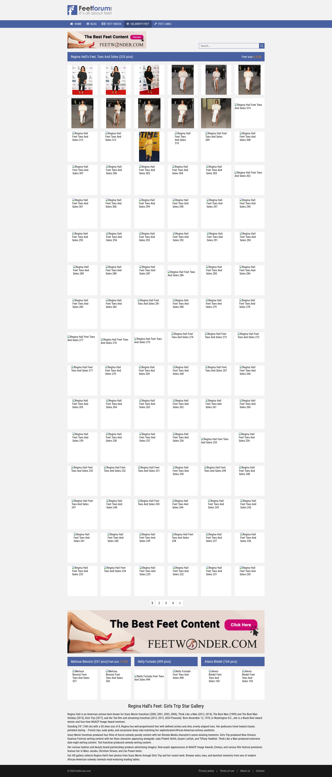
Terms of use (227, 771)
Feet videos (114, 24)
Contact (260, 771)
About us (245, 771)
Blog (93, 24)
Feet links (164, 24)
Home (78, 24)
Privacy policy (206, 771)
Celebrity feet (140, 24)
